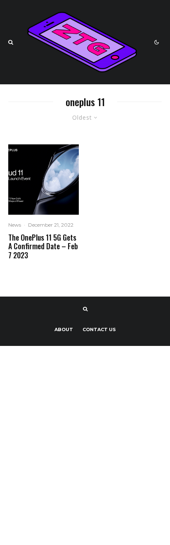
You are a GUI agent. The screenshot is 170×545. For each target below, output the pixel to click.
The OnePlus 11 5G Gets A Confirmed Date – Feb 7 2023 (43, 246)
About (63, 329)
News (14, 225)
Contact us (99, 329)
